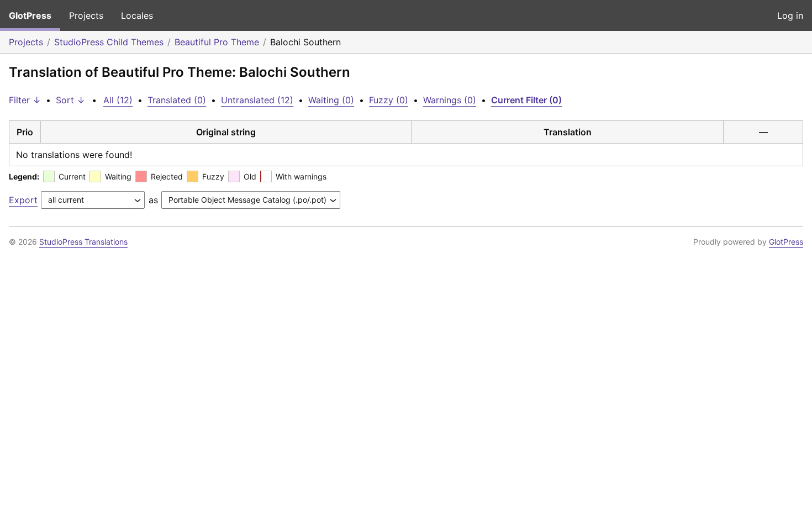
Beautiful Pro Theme (217, 41)
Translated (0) (176, 99)
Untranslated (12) (257, 99)
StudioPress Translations (83, 241)
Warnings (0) (449, 99)
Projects (86, 15)
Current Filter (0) (526, 99)
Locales (137, 15)
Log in (790, 15)
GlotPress (30, 15)
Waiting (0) (331, 99)
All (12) (118, 99)
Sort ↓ (70, 99)
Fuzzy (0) (388, 99)
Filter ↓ (25, 99)
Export (23, 199)
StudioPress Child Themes (109, 41)
